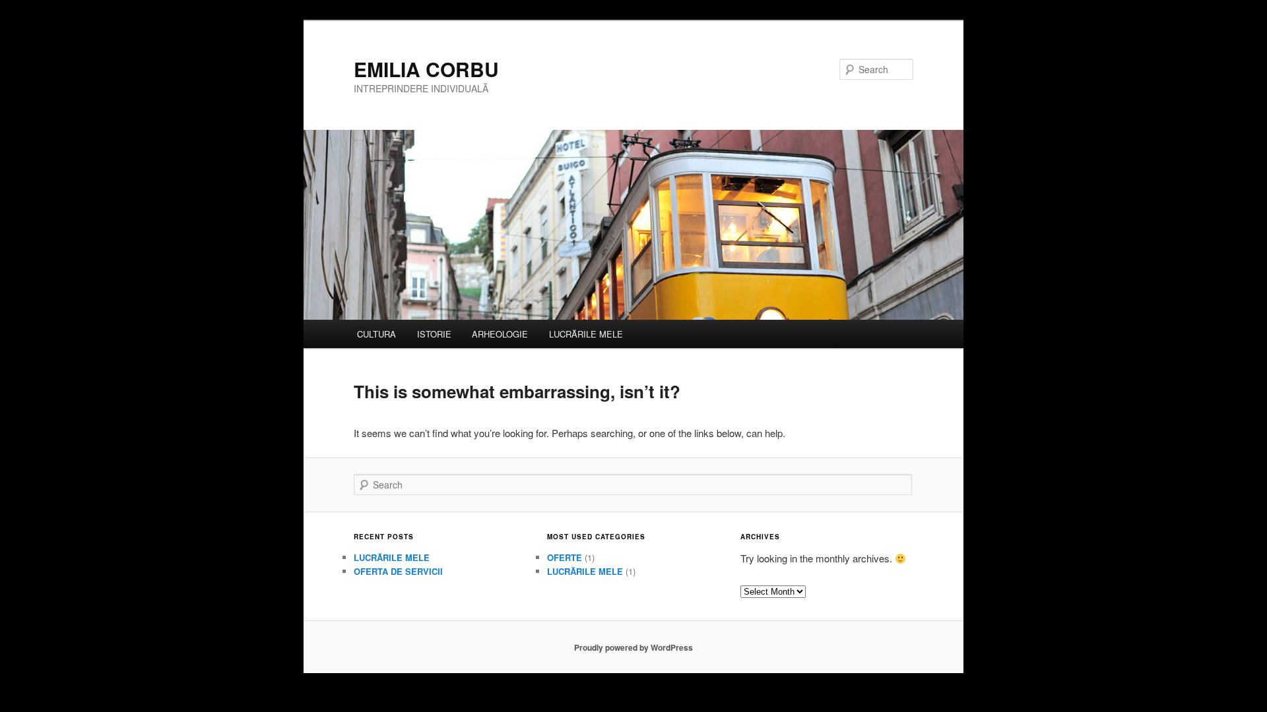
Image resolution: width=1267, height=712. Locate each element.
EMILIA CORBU (426, 69)
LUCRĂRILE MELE (586, 334)
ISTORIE (434, 334)
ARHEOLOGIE (500, 334)
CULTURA (376, 334)
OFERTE (564, 557)
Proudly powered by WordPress (633, 647)
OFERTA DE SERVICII (398, 571)
